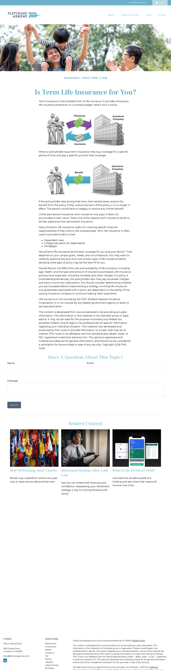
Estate (48, 650)
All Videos (49, 668)
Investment (50, 646)
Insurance (49, 653)
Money (48, 659)
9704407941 (16, 644)
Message (12, 380)
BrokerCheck (139, 640)
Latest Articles (52, 665)
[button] (111, 14)
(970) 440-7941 (139, 2)
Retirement (50, 643)
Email (90, 363)
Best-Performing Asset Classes (33, 470)
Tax (46, 656)
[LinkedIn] (5, 660)
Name (11, 363)
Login (161, 2)
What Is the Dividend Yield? (133, 470)
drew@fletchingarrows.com (16, 656)
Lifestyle (49, 662)
